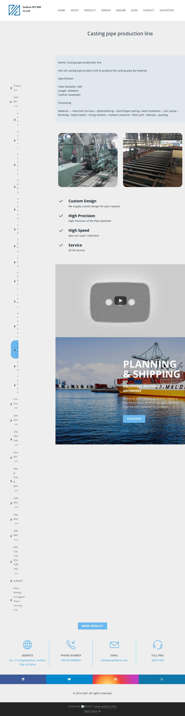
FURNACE (16, 580)
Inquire (121, 10)
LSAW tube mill (19, 229)
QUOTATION (167, 10)
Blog (134, 10)
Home (61, 10)
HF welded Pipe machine (19, 186)
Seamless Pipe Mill (19, 262)
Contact (148, 10)
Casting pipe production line (19, 349)
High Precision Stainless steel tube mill (19, 209)
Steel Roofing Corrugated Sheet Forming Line (16, 599)
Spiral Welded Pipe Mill (19, 245)
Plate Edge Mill (19, 366)
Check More (134, 418)
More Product (92, 626)
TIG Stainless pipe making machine (19, 384)
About (75, 10)
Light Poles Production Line (19, 301)
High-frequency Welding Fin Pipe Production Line (19, 325)
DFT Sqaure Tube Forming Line (19, 139)
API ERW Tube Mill (19, 119)
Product (90, 10)
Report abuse (91, 711)
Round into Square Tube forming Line (19, 164)
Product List (16, 88)
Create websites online (105, 706)
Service (106, 10)
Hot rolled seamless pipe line (19, 280)
